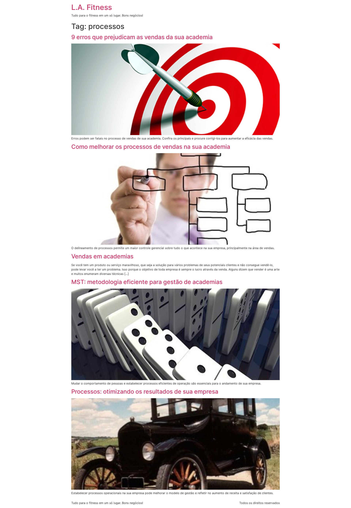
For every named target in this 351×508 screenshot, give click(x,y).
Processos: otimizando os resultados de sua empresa (144, 391)
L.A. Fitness (91, 7)
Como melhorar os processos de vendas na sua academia (150, 146)
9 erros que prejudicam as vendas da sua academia (142, 37)
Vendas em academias (102, 256)
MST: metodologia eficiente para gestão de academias (146, 281)
